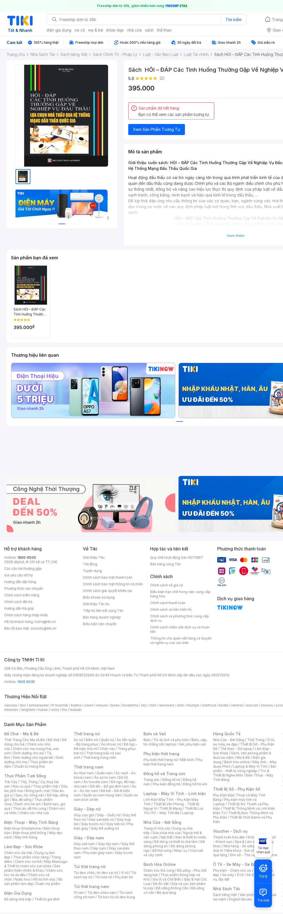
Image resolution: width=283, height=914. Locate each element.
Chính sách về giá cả (166, 585)
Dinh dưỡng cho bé (29, 753)
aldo (180, 705)
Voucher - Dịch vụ (230, 831)
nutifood (209, 705)
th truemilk (59, 705)
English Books (240, 899)
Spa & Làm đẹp (247, 842)
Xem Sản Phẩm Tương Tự (156, 129)
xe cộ (80, 30)
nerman (237, 705)
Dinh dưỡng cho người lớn (33, 757)
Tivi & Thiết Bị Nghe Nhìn (241, 773)
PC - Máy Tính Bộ (165, 813)
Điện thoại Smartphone (22, 828)
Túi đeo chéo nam (101, 892)
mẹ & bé (95, 30)
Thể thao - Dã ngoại (236, 749)
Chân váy (107, 749)
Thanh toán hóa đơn (229, 837)
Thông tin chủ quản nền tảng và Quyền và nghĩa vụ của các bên (181, 640)
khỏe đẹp (115, 30)
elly (144, 705)
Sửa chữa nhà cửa (166, 833)
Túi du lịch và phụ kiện (171, 740)
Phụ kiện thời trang (161, 753)
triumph (193, 705)
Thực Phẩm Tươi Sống (25, 775)
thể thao (164, 30)
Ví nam (79, 892)
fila (64, 710)
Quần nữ (107, 740)
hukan (43, 710)
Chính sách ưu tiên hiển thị (171, 609)
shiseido (11, 710)
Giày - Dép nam (89, 837)
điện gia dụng (58, 30)
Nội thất (167, 837)
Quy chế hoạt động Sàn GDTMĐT (176, 557)
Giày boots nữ (92, 824)
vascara (10, 705)
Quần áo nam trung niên (102, 795)
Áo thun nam (84, 773)
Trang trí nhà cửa (156, 828)
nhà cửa (134, 30)
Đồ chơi (53, 740)
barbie (76, 705)
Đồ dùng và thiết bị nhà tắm (176, 842)
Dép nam (98, 848)
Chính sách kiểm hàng (21, 595)
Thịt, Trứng (29, 782)
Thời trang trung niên (99, 757)
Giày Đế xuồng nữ (105, 828)
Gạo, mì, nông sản (29, 795)
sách (149, 30)
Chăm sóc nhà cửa (34, 813)
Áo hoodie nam (95, 782)
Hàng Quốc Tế (226, 733)
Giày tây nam (108, 844)
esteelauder (39, 705)
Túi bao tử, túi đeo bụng (116, 897)
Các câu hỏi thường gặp (23, 568)
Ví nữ (125, 873)
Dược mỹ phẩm (48, 884)
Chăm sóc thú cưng (158, 870)
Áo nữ (78, 740)
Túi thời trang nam (91, 886)
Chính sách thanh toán (167, 603)
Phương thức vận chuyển (23, 588)
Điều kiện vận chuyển (100, 624)
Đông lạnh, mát (38, 791)
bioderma (130, 705)
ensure (102, 705)
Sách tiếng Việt (225, 895)
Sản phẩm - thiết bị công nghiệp (244, 768)
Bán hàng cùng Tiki (165, 564)
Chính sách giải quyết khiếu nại (107, 591)
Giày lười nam (84, 844)
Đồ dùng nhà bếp (18, 899)
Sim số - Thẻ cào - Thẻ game (253, 855)
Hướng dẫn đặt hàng (20, 582)
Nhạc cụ (180, 850)
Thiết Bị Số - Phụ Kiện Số (236, 789)
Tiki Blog (90, 564)
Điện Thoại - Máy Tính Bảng (31, 822)
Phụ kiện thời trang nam (173, 762)
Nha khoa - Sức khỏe (242, 850)
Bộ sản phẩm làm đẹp (33, 881)
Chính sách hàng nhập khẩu (26, 615)
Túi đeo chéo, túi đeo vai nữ (96, 873)
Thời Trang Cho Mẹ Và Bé (24, 740)
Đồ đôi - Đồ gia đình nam (109, 786)
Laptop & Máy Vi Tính (250, 766)
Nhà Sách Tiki (226, 888)
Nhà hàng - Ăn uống (239, 846)
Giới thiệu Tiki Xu (96, 604)
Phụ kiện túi (124, 877)
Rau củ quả (21, 786)
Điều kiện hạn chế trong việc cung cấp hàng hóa (180, 594)
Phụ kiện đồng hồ (166, 784)
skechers (166, 705)
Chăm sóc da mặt (18, 853)
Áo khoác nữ (111, 744)
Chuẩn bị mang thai (29, 766)
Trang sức (151, 780)
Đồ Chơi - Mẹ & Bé (21, 733)
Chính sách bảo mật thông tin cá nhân (113, 584)
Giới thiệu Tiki (93, 557)
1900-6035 (26, 557)
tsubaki (76, 710)
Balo (147, 740)
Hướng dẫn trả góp (19, 608)
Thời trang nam (88, 767)
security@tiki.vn (43, 628)
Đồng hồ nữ (171, 780)
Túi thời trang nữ (90, 866)
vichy (55, 710)
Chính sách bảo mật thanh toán (107, 577)
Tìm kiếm (234, 19)
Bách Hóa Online (159, 864)
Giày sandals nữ (101, 819)
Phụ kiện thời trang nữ (160, 760)
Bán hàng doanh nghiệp (102, 617)
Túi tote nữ (103, 877)
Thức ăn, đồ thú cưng (29, 808)
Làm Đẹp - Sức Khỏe (23, 846)
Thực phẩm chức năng (31, 857)
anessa (267, 705)
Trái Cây (10, 782)
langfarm (28, 710)
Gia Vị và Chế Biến (167, 879)
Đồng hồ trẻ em (195, 784)
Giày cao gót (84, 815)
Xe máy (228, 875)
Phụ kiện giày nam (97, 853)
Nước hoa (22, 879)
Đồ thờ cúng (161, 850)
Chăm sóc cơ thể (28, 861)
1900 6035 (26, 682)
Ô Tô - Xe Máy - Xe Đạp (235, 864)
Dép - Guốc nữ (108, 815)
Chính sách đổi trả (18, 602)
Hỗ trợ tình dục (44, 879)
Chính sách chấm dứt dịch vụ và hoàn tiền (179, 629)
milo (153, 705)
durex (115, 705)
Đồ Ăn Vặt (161, 884)
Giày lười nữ (115, 824)
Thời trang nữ (87, 733)
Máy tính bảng (26, 837)
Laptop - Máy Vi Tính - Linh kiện (174, 793)
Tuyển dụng (92, 571)
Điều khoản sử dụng (99, 597)
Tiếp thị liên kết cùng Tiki (103, 611)
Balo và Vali (154, 733)
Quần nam (104, 773)
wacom (252, 705)
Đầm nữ (92, 740)
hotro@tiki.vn (45, 622)
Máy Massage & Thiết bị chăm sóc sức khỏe (35, 863)
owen (88, 705)
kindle (224, 705)
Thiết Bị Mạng (171, 808)
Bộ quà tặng (166, 892)
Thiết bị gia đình (47, 899)
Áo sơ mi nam (105, 777)
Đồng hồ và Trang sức (164, 773)
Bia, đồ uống (22, 800)
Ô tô (240, 875)
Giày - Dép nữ (87, 809)
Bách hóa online (237, 762)
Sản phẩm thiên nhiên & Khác (32, 868)
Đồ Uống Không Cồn (172, 888)
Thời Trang (255, 740)
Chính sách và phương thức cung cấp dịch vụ (179, 618)
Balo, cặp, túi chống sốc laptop (175, 742)
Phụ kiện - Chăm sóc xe (232, 870)
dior (23, 705)
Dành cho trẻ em (28, 804)
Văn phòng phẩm (253, 895)
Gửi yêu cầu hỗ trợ (18, 575)
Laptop (188, 813)
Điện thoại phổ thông (29, 833)
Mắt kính (187, 760)
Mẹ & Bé (243, 757)
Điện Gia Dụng (18, 893)
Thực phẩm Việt (45, 786)
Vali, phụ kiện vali (192, 744)
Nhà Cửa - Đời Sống (162, 822)
